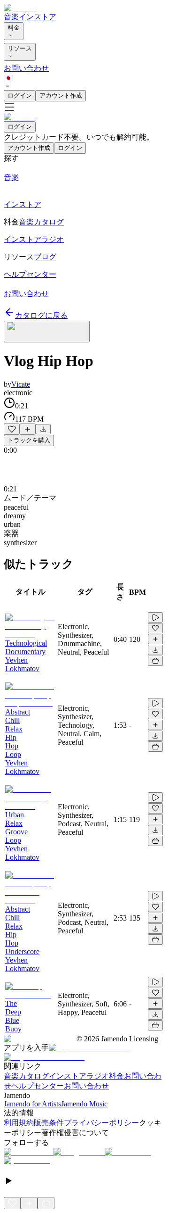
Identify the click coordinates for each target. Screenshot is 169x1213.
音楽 (11, 17)
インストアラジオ (79, 1076)
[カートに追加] (155, 661)
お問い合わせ (26, 68)
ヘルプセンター (37, 1086)
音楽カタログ (26, 1076)
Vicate (20, 384)
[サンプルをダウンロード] (43, 429)
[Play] (47, 331)
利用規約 (19, 1123)
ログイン (20, 95)
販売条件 (49, 1123)
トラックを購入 (29, 440)
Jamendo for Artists (32, 1104)
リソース (20, 48)
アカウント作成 (60, 95)
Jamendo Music (84, 1104)
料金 (14, 27)
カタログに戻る (41, 315)
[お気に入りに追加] (12, 429)
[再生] (155, 617)
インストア (37, 17)
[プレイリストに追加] (28, 429)
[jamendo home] (20, 8)
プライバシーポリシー (101, 1123)
